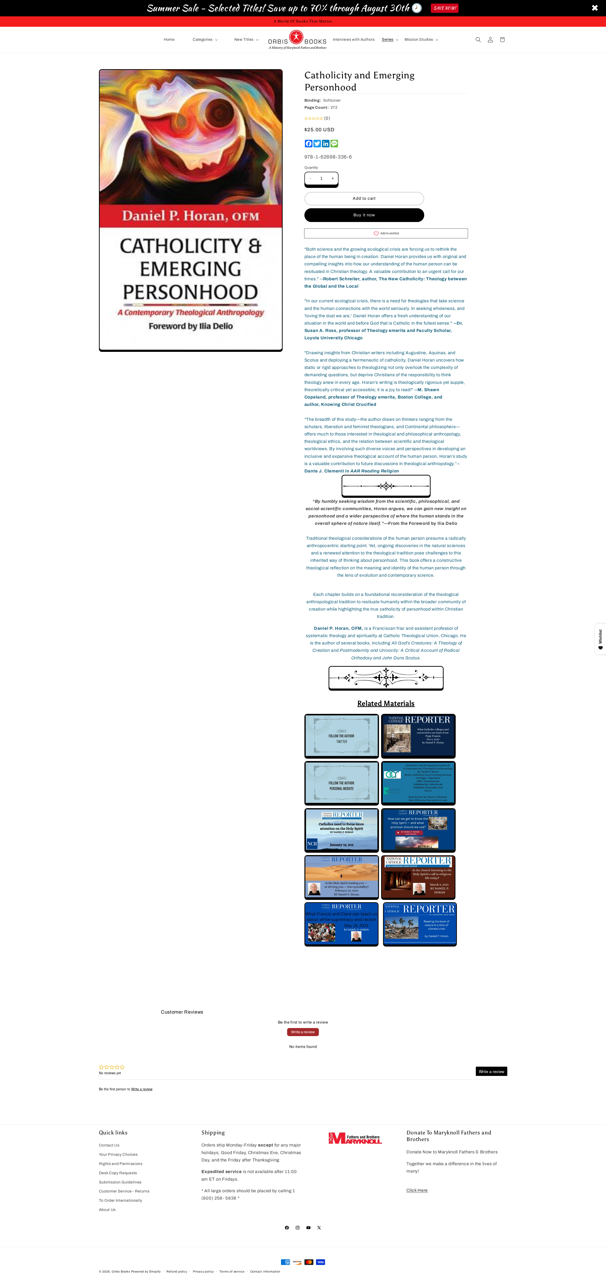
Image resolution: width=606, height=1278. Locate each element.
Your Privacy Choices (118, 1154)
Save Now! (444, 8)
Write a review (303, 1032)
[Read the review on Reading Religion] (418, 804)
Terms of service (231, 1271)
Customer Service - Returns (124, 1191)
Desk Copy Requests (118, 1173)
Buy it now (364, 215)
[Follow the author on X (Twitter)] (341, 757)
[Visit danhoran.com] (341, 804)
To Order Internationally (121, 1200)
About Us (107, 1210)
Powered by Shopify (146, 1271)
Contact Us (109, 1145)
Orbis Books (121, 1271)
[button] (204, 39)
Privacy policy (203, 1271)
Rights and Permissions (121, 1164)
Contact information (265, 1271)
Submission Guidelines (120, 1182)
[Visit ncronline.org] (418, 757)
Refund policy (176, 1271)
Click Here (417, 1190)
